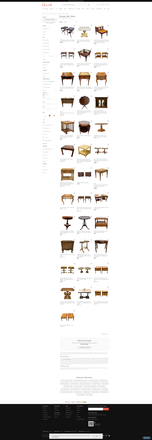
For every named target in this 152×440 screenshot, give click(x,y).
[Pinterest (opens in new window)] (106, 435)
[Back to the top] (149, 433)
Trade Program (56, 410)
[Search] (89, 5)
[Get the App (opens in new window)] (91, 424)
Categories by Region (69, 412)
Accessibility (45, 419)
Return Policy (45, 412)
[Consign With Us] (103, 4)
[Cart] (107, 4)
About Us (78, 407)
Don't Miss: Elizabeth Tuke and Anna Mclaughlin (76, 0)
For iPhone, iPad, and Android (93, 419)
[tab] (50, 28)
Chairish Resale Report (80, 419)
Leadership (78, 410)
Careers (78, 412)
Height (44, 101)
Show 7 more (45, 143)
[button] (105, 4)
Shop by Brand (68, 410)
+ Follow (50, 19)
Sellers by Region (68, 414)
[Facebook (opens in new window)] (103, 435)
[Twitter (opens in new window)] (109, 435)
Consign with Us (57, 414)
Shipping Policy (45, 414)
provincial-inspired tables (67, 359)
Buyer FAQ (56, 407)
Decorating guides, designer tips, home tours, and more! (97, 414)
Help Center (45, 407)
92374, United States (51, 81)
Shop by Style (68, 407)
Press (78, 414)
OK (96, 436)
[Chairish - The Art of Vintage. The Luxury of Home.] (47, 5)
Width (44, 106)
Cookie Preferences (55, 436)
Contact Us (45, 410)
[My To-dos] (100, 4)
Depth (44, 97)
